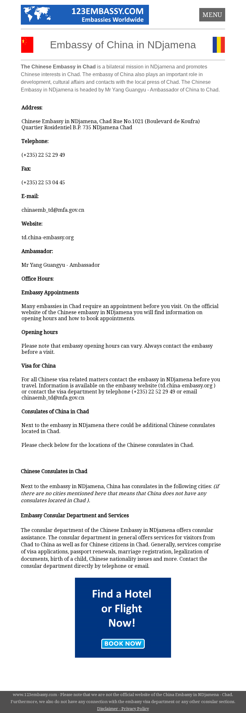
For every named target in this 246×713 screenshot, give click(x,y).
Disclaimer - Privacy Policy (123, 708)
